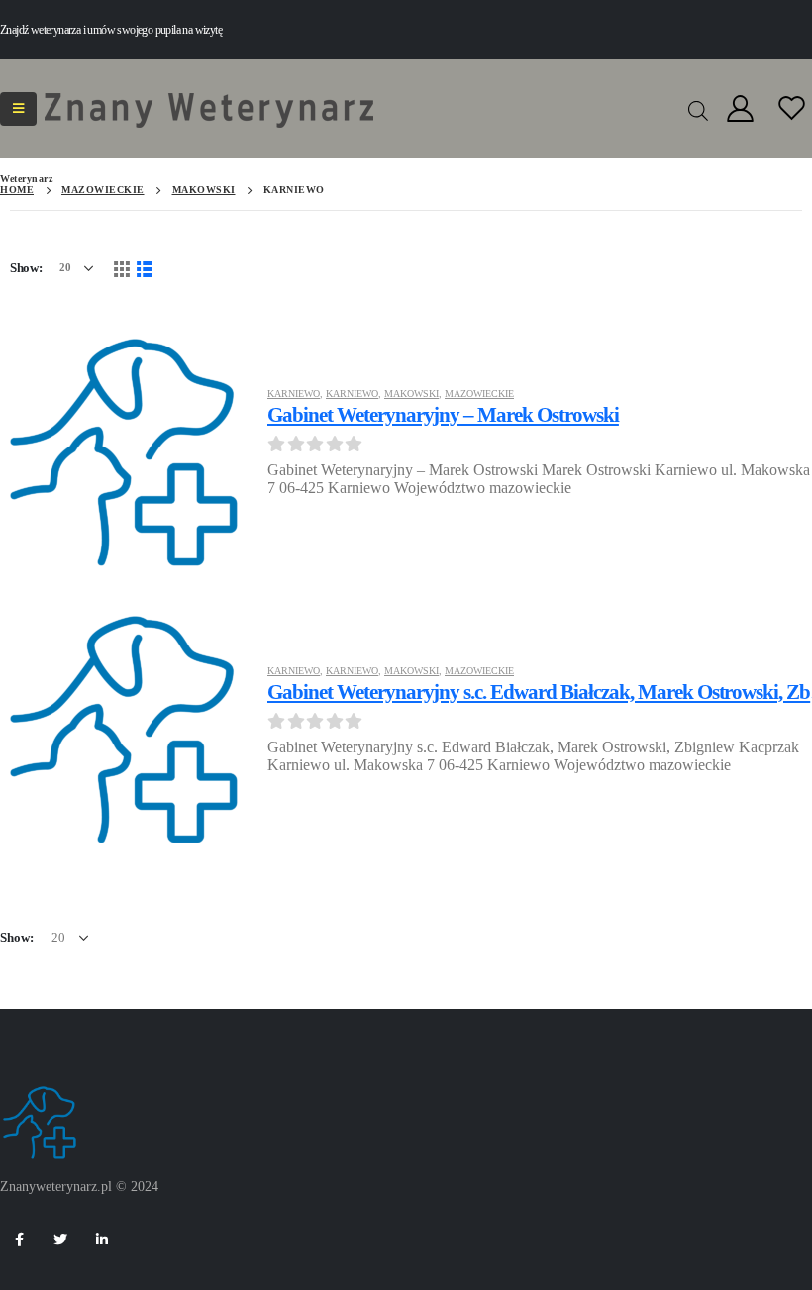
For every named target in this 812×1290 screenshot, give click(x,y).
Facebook (19, 1239)
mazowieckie (479, 393)
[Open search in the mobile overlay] (698, 109)
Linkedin (102, 1239)
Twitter (60, 1239)
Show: (26, 267)
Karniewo (293, 393)
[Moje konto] (740, 109)
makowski (411, 393)
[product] (124, 449)
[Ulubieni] (792, 109)
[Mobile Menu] (18, 109)
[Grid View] (121, 267)
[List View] (145, 267)
